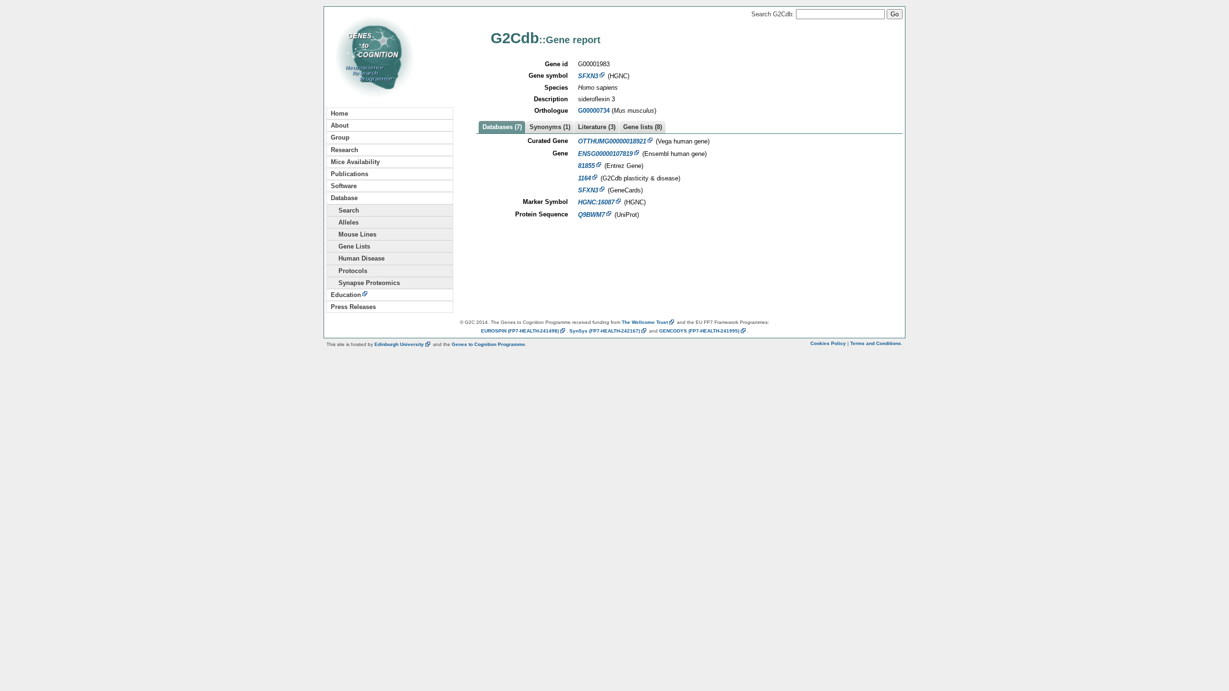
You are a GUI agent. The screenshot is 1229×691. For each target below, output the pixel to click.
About (340, 125)
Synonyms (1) (550, 127)
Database (344, 198)
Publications (349, 174)
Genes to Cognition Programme (488, 344)
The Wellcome (645, 322)
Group (340, 137)
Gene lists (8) (642, 127)
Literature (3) (596, 127)
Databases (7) (502, 127)
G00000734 (594, 110)
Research (344, 150)
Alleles (345, 222)
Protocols (349, 270)
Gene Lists (350, 246)
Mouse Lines (353, 234)
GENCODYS (699, 331)
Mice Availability (355, 162)
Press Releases (353, 306)
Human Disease (358, 258)
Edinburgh (399, 344)
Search (345, 210)
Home (339, 113)
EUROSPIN (520, 331)
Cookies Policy (828, 343)
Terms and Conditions (875, 343)
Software (344, 186)
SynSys (604, 331)
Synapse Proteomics (365, 282)
